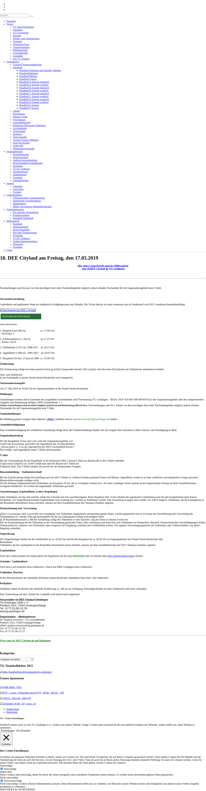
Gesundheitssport (21, 122)
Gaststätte (18, 56)
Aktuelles (18, 29)
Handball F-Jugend (29, 108)
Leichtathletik (20, 128)
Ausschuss (18, 189)
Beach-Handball (21, 229)
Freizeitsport (19, 119)
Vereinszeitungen (15, 209)
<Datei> (50, 419)
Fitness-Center (20, 116)
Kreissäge (18, 166)
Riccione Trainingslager (25, 232)
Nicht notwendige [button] (9, 777)
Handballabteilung (28, 73)
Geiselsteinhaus (14, 195)
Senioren (17, 134)
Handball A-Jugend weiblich (33, 85)
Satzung (17, 35)
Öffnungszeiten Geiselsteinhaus (29, 198)
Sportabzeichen (20, 180)
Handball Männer (28, 76)
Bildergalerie (12, 221)
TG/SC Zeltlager (21, 169)
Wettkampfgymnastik (23, 148)
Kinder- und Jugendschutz (26, 38)
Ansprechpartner (21, 47)
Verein (9, 24)
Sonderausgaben (21, 215)
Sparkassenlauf (20, 157)
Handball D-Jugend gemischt (34, 99)
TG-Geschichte (20, 32)
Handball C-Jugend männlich (34, 93)
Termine (17, 192)
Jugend (10, 183)
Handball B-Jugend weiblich (33, 90)
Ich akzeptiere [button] (23, 730)
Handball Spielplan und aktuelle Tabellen (40, 70)
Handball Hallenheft (23, 218)
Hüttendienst (19, 203)
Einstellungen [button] (8, 730)
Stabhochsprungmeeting (25, 160)
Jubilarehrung (20, 174)
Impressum (12, 712)
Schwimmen (19, 131)
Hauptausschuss (21, 44)
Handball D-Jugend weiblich (34, 102)
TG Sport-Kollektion (23, 27)
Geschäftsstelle (20, 53)
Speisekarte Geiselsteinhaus (27, 200)
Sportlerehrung (20, 171)
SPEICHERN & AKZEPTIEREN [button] (17, 789)
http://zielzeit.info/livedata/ (121, 556)
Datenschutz (12, 709)
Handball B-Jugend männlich (34, 87)
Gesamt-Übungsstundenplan (27, 64)
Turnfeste (17, 177)
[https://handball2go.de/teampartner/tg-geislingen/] (26, 672)
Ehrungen (18, 244)
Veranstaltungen (14, 151)
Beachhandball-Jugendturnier (28, 163)
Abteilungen (12, 61)
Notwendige (10, 769)
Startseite (11, 21)
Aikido (16, 111)
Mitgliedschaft (20, 50)
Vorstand (17, 41)
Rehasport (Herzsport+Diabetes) (29, 125)
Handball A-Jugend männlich (34, 82)
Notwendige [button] (6, 765)
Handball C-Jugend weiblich (33, 96)
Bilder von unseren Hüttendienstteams (32, 206)
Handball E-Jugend (29, 105)
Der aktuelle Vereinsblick (25, 212)
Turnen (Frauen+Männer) (26, 140)
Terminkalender (21, 154)
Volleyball (18, 145)
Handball (17, 67)
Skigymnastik (20, 137)
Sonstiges (18, 247)
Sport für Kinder (21, 142)
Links (9, 250)
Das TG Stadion (21, 58)
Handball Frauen (27, 79)
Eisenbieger (19, 113)
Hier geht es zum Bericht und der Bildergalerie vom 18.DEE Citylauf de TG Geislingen (103, 267)
